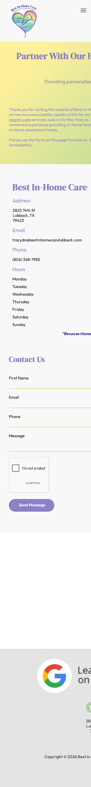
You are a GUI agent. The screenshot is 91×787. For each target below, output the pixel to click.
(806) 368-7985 (26, 259)
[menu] (83, 10)
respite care (20, 119)
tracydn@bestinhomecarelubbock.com (47, 239)
